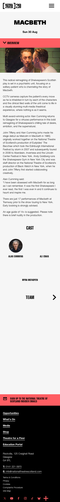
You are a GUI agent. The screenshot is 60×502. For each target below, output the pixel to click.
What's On (9, 419)
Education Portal (12, 444)
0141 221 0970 (12, 466)
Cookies (6, 484)
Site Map (7, 491)
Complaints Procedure (13, 487)
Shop (6, 431)
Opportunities (11, 413)
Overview (13, 42)
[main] (30, 200)
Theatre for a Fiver (14, 438)
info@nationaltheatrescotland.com (22, 471)
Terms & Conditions (11, 477)
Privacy (6, 480)
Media (6, 425)
